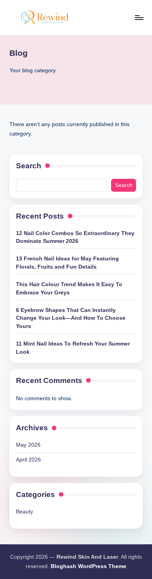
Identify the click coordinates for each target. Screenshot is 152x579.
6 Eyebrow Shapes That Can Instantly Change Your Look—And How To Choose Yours (70, 318)
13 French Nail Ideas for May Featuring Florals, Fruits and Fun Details (67, 262)
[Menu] (139, 17)
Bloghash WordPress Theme (88, 566)
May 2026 (28, 445)
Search (28, 166)
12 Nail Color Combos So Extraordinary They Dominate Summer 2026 (75, 237)
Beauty (24, 512)
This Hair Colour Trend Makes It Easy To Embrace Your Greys (69, 288)
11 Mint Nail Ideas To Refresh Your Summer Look (73, 348)
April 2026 (28, 460)
